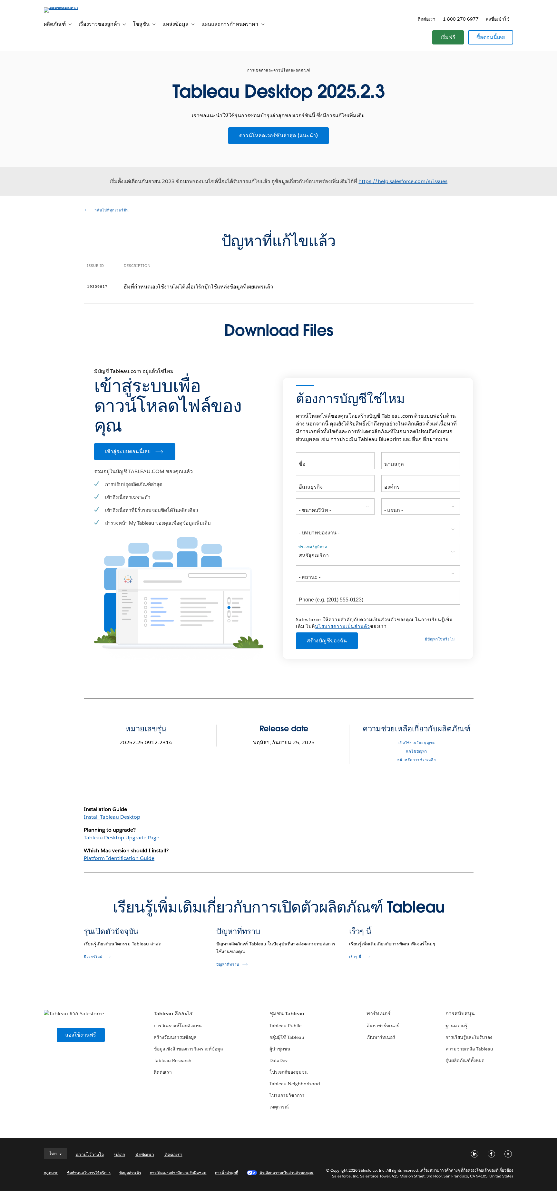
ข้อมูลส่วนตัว (130, 1173)
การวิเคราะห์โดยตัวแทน (178, 1026)
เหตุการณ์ (279, 1107)
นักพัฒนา (144, 1154)
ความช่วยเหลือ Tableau (469, 1049)
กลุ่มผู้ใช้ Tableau (286, 1037)
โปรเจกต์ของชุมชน (288, 1072)
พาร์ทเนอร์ (378, 1013)
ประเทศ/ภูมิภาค (312, 547)
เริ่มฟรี (448, 37)
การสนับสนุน (460, 1013)
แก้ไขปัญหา (416, 751)
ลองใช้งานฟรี (80, 1034)
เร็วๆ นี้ (360, 931)
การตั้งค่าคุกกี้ (226, 1173)
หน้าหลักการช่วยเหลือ (416, 759)
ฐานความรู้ (456, 1026)
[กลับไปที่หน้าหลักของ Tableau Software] (71, 7)
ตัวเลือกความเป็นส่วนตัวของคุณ (286, 1173)
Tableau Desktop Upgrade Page (122, 837)
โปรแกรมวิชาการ (287, 1095)
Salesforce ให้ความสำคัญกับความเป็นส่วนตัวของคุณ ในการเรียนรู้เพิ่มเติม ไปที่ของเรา (374, 623)
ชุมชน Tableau (286, 1013)
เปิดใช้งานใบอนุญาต (416, 743)
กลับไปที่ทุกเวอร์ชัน (111, 210)
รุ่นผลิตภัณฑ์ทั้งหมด (464, 1060)
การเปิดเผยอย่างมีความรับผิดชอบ (178, 1173)
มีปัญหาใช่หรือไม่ (440, 639)
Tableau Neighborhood (294, 1084)
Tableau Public (285, 1026)
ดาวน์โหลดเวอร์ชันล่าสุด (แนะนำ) (278, 135)
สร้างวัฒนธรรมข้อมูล (175, 1037)
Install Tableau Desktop (112, 817)
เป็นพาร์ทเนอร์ (380, 1037)
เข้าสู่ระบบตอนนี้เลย (128, 451)
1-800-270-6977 (461, 19)
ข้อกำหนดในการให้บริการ (89, 1173)
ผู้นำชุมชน (279, 1049)
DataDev (278, 1060)
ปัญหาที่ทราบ (238, 931)
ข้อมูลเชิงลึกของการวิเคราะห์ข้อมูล (188, 1049)
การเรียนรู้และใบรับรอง (468, 1037)
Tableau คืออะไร (173, 1013)
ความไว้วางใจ (90, 1154)
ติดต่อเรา (426, 19)
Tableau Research (172, 1060)
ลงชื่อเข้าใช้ (498, 19)
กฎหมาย (51, 1173)
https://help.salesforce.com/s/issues (402, 181)
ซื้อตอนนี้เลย (490, 37)
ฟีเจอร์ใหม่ (93, 956)
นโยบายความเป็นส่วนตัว (342, 626)
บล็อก (119, 1154)
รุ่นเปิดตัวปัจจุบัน (111, 931)
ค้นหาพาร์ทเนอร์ (382, 1026)
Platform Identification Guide (119, 858)
